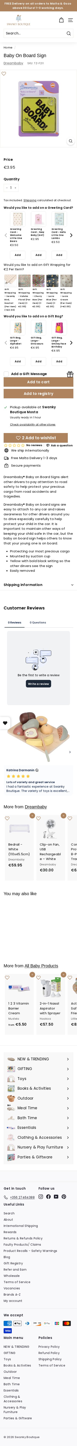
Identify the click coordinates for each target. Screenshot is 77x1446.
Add (18, 255)
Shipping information (23, 584)
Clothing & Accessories (13, 1399)
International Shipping (21, 1226)
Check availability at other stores (33, 424)
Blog (7, 1257)
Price (8, 159)
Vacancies (12, 1288)
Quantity (12, 179)
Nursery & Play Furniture (15, 1409)
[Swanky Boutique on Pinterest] (64, 1196)
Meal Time (12, 1378)
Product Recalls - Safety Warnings (30, 1251)
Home (8, 47)
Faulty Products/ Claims (22, 1244)
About (8, 1219)
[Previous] (6, 235)
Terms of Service (17, 1282)
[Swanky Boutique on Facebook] (48, 1196)
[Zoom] (71, 141)
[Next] (71, 235)
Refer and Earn (15, 1269)
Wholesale (12, 1276)
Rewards (10, 1232)
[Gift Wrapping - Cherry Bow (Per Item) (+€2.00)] (38, 280)
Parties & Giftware (18, 1418)
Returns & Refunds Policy (23, 1238)
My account (13, 1301)
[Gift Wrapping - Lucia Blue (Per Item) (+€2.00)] (52, 280)
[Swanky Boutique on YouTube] (56, 1196)
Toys (7, 1359)
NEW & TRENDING (16, 1347)
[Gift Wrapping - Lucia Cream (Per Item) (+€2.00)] (66, 280)
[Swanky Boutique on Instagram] (40, 1196)
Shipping (30, 200)
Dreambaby (13, 63)
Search (9, 1213)
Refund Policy (49, 1353)
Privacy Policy (49, 1347)
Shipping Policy (50, 1359)
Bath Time (12, 1384)
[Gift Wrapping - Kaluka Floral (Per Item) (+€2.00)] (24, 280)
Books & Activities (17, 1365)
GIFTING (10, 1353)
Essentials (11, 1390)
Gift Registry (13, 1263)
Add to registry (38, 393)
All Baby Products (41, 965)
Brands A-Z (12, 1294)
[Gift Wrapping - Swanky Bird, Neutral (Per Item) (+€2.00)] (10, 280)
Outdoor (10, 1372)
